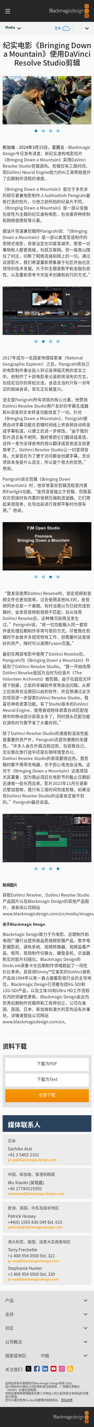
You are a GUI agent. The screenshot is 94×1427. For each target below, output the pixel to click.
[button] (36, 131)
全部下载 (47, 1095)
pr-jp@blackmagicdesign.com (32, 1160)
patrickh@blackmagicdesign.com (35, 1227)
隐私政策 (67, 1400)
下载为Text (47, 1079)
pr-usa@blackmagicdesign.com (33, 1260)
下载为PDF (47, 1064)
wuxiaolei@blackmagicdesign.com (36, 1193)
